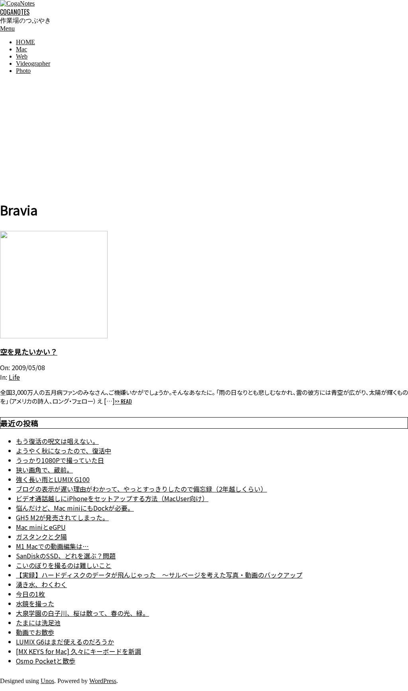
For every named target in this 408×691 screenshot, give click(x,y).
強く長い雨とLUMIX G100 (53, 479)
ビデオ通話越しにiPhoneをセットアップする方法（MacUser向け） (112, 498)
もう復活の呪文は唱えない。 (57, 441)
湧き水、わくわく (41, 584)
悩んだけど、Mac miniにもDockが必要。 (75, 508)
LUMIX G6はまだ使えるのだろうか (65, 641)
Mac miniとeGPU (41, 527)
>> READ (123, 401)
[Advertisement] (204, 136)
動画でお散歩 (35, 632)
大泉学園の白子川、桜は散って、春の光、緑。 (82, 613)
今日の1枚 (30, 594)
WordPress (102, 680)
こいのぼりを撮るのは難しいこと (64, 565)
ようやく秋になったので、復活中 (63, 450)
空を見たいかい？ (28, 351)
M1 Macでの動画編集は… (52, 546)
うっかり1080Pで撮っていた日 (60, 460)
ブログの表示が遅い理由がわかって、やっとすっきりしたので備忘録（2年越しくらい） (141, 489)
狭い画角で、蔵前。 (44, 469)
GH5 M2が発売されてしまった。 (62, 517)
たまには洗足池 (38, 622)
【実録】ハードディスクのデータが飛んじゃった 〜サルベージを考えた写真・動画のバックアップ (159, 575)
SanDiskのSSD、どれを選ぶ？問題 (66, 555)
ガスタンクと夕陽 (41, 536)
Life (14, 377)
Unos (47, 680)
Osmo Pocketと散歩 (45, 661)
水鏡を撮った (35, 603)
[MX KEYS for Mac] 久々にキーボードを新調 (78, 651)
